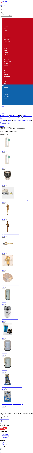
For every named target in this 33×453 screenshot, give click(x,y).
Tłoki (5, 72)
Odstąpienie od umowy (5, 444)
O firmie (3, 106)
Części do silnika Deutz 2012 (5, 436)
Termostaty (5, 98)
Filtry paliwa (25, 115)
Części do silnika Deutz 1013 (5, 435)
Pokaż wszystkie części (3, 127)
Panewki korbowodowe (7, 41)
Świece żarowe (6, 65)
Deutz (3, 19)
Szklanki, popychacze (7, 96)
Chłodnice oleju (7, 115)
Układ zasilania (15, 120)
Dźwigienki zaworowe (7, 26)
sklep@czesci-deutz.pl (3, 421)
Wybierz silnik (2, 128)
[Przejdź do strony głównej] (2, 5)
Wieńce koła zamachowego (7, 81)
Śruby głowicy (6, 63)
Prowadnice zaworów (26, 117)
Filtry (5, 28)
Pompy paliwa (6, 52)
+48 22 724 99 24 (7, 419)
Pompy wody (6, 54)
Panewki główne (6, 39)
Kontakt (3, 113)
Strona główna (2, 126)
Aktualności (3, 111)
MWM (3, 85)
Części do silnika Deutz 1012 (5, 434)
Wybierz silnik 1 (10, 128)
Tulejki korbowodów (7, 76)
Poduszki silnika (6, 48)
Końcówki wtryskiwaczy (7, 35)
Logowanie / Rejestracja (4, 1)
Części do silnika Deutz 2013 (5, 437)
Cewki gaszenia (6, 87)
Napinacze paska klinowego (7, 37)
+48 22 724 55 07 (2, 419)
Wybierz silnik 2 (18, 128)
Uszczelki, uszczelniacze (7, 103)
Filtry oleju (5, 30)
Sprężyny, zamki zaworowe (7, 61)
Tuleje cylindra (6, 74)
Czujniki (5, 24)
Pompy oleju (5, 50)
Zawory (5, 83)
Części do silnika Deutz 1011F (5, 433)
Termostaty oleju (6, 70)
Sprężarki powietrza (6, 59)
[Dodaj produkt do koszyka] (6, 151)
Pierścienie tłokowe (6, 46)
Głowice (1, 116)
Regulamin (3, 442)
